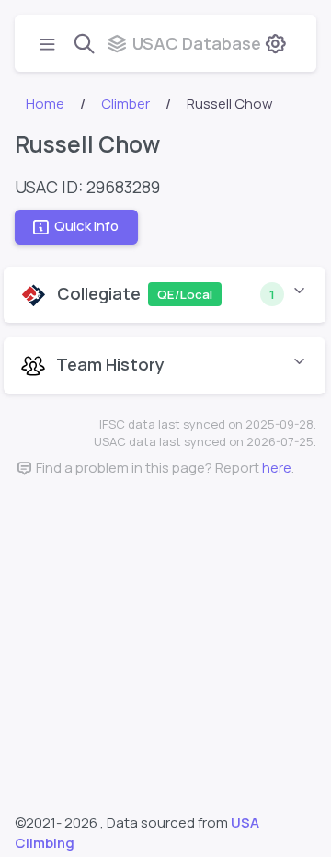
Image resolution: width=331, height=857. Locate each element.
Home (45, 103)
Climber (125, 103)
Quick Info (86, 225)
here (276, 467)
